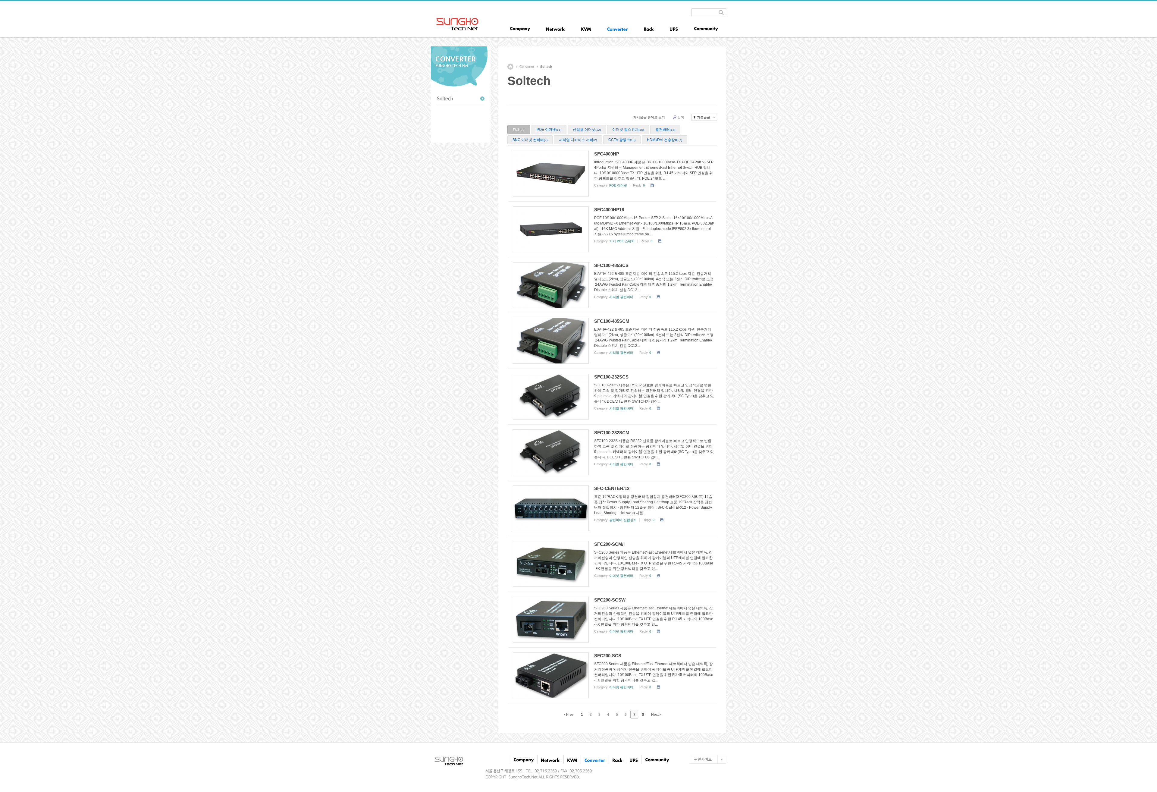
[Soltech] (460, 99)
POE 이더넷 (549, 129)
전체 (519, 129)
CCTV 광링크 (621, 140)
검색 (680, 117)
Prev (569, 714)
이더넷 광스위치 (628, 129)
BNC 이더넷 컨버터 (530, 140)
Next (655, 714)
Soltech (546, 66)
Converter (526, 66)
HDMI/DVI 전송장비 (664, 140)
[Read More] (612, 174)
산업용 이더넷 (587, 129)
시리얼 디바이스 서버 (578, 140)
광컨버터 (665, 129)
